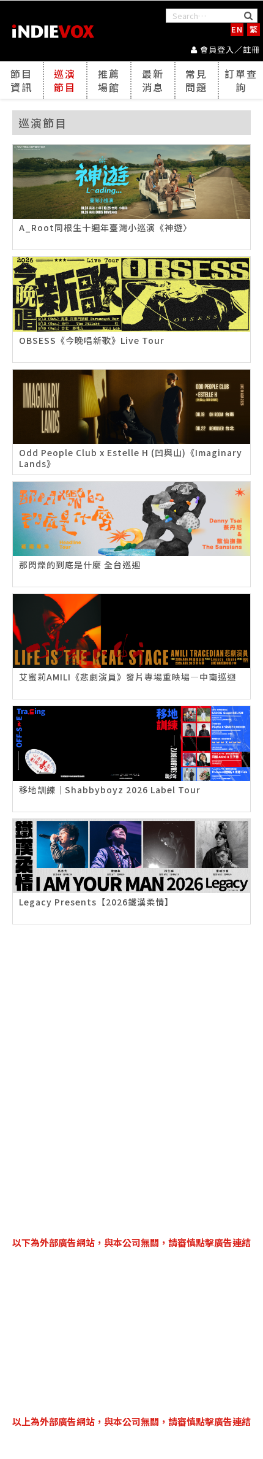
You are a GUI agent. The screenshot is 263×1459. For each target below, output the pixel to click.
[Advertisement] (131, 1332)
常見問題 (196, 80)
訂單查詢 (240, 80)
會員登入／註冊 (229, 49)
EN (237, 29)
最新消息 (153, 80)
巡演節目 (65, 80)
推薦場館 (109, 80)
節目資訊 (21, 80)
